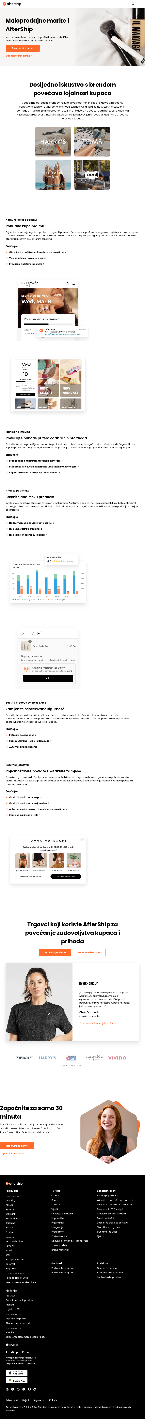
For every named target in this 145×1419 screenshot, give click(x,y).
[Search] (133, 4)
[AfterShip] (13, 4)
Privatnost (12, 1400)
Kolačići (53, 1400)
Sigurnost (39, 1400)
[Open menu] (139, 4)
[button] (26, 1058)
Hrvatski (13, 1344)
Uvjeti (25, 1400)
